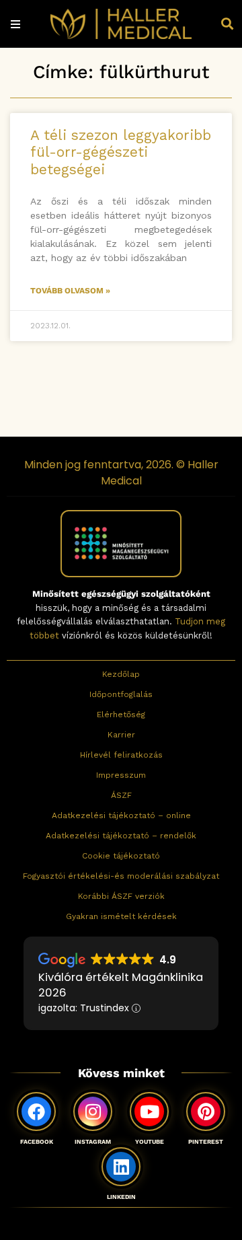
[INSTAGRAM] (92, 1111)
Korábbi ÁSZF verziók (121, 896)
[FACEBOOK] (36, 1111)
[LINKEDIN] (121, 1166)
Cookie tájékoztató (121, 856)
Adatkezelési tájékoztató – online (121, 815)
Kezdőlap (121, 674)
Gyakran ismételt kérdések (121, 916)
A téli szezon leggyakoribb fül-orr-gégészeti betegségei (120, 151)
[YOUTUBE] (149, 1111)
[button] (227, 24)
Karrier (121, 734)
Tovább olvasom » (70, 290)
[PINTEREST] (205, 1111)
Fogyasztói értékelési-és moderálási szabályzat (121, 876)
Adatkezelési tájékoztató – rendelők (121, 835)
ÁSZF (121, 795)
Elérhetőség (121, 714)
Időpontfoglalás (121, 694)
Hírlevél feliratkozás (121, 755)
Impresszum (121, 775)
